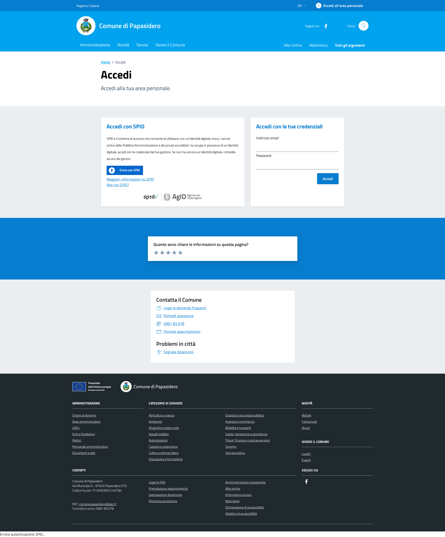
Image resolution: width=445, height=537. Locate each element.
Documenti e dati (83, 452)
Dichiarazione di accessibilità (244, 507)
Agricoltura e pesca (161, 415)
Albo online (232, 488)
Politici (76, 440)
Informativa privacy (238, 494)
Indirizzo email (267, 138)
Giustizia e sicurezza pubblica (244, 415)
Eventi (306, 460)
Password (263, 155)
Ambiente (155, 421)
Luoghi (306, 453)
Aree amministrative (86, 421)
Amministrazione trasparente (245, 482)
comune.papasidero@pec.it (97, 504)
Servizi (142, 45)
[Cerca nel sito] (364, 26)
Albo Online (293, 45)
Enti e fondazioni (83, 434)
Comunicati (309, 421)
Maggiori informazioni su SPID (130, 179)
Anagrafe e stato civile (164, 427)
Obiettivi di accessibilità (241, 513)
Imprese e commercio (239, 421)
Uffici (75, 427)
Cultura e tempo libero (163, 452)
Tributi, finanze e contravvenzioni (247, 440)
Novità (123, 45)
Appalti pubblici (159, 434)
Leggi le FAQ (157, 482)
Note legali (232, 501)
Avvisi (306, 427)
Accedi (328, 178)
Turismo (230, 446)
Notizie (306, 415)
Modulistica (318, 45)
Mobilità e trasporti (238, 427)
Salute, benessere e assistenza (246, 434)
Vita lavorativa (235, 452)
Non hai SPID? (118, 184)
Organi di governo (84, 415)
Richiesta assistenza (163, 501)
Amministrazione (95, 45)
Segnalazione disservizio (165, 494)
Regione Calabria (87, 5)
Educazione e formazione (166, 459)
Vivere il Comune (170, 45)
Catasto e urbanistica (163, 446)
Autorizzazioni (158, 440)
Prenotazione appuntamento (168, 488)
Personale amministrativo (90, 446)
